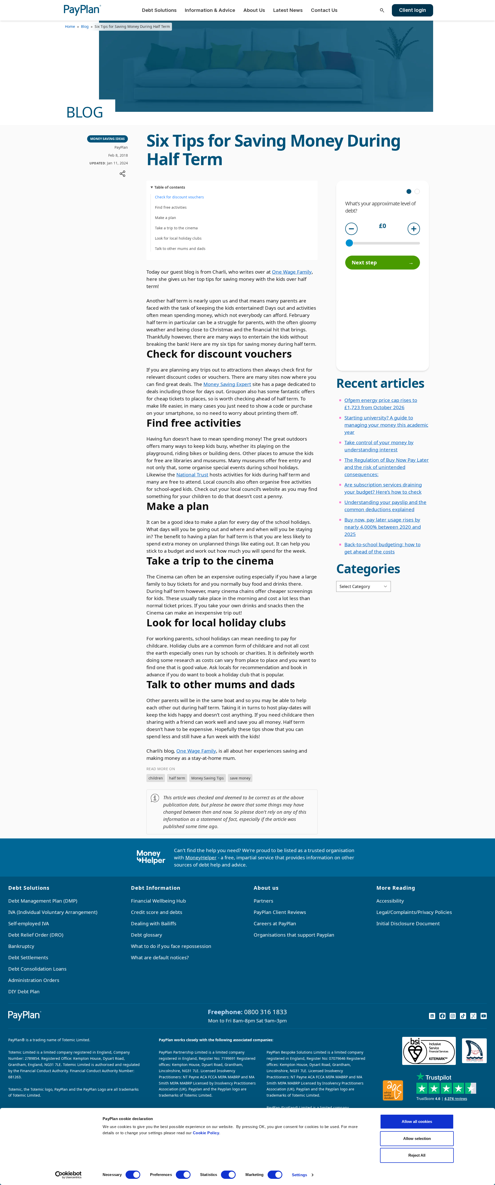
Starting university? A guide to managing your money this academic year (386, 424)
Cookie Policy (206, 1133)
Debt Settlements (28, 957)
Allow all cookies (417, 1121)
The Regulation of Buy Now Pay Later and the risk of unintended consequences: (386, 467)
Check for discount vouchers (179, 197)
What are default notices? (160, 957)
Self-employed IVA (28, 923)
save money (240, 778)
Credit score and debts (156, 912)
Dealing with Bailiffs (153, 923)
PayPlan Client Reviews (280, 912)
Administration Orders (33, 980)
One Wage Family (292, 271)
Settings (299, 1175)
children (155, 778)
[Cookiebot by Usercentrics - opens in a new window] (68, 1175)
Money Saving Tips (207, 778)
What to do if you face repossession (171, 946)
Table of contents (169, 187)
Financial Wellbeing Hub (158, 900)
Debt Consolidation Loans (37, 968)
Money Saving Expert (227, 384)
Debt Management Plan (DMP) (42, 900)
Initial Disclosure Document (408, 923)
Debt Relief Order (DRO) (35, 934)
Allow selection (417, 1138)
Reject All (416, 1155)
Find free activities (171, 207)
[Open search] (382, 10)
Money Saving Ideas (107, 139)
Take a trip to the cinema (176, 227)
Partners (263, 900)
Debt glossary (146, 934)
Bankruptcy (21, 946)
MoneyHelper (201, 857)
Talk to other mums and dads (180, 248)
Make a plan (165, 217)
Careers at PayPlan (275, 923)
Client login (412, 10)
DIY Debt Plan (24, 991)
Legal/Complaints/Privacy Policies (414, 912)
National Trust (192, 474)
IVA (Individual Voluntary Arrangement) (52, 912)
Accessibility (390, 900)
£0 (382, 226)
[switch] (183, 1175)
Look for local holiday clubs (178, 238)
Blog (85, 26)
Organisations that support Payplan (294, 934)
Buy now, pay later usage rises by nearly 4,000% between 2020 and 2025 (382, 526)
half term (177, 778)
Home (70, 26)
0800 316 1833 (265, 1011)
